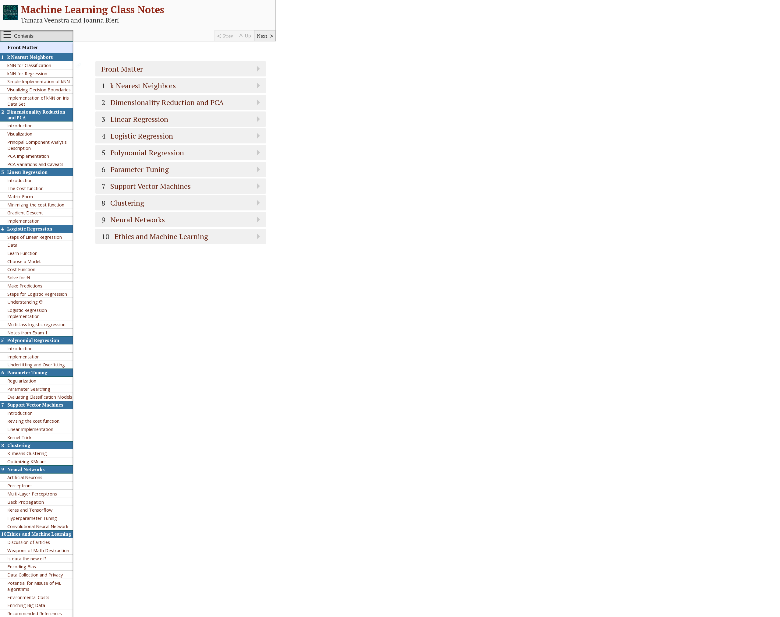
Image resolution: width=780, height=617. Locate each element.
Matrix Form (20, 196)
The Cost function (25, 188)
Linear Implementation (30, 429)
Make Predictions (24, 286)
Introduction (20, 125)
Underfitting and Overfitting (36, 364)
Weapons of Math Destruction (38, 550)
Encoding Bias (21, 566)
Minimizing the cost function (35, 205)
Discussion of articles (28, 542)
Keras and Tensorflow (29, 510)
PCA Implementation (28, 156)
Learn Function (22, 253)
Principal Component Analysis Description (37, 145)
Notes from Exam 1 (27, 333)
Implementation (23, 221)
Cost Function (21, 269)
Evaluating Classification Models (39, 397)
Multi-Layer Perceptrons (32, 494)
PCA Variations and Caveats (35, 164)
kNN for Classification (29, 65)
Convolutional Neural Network (37, 526)
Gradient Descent (25, 213)
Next (262, 36)
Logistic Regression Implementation (27, 313)
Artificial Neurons (24, 477)
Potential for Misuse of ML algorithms (34, 586)
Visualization (19, 134)
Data (12, 245)
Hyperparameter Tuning (32, 518)
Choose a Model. (24, 261)
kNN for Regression (27, 73)
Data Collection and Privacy (35, 575)
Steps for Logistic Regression (37, 294)
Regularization (21, 381)
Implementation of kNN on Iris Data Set (38, 101)
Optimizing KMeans (27, 461)
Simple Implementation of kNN (38, 81)
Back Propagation (25, 502)
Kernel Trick (19, 437)
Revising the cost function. (33, 421)
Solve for (18, 277)
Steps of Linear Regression (34, 237)
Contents (24, 36)
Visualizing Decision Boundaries (39, 89)
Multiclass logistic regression (36, 324)
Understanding (25, 302)
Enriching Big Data (26, 605)
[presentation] (28, 278)
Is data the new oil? (27, 558)
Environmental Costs (28, 597)
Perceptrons (20, 485)
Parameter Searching (28, 389)
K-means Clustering (27, 453)
